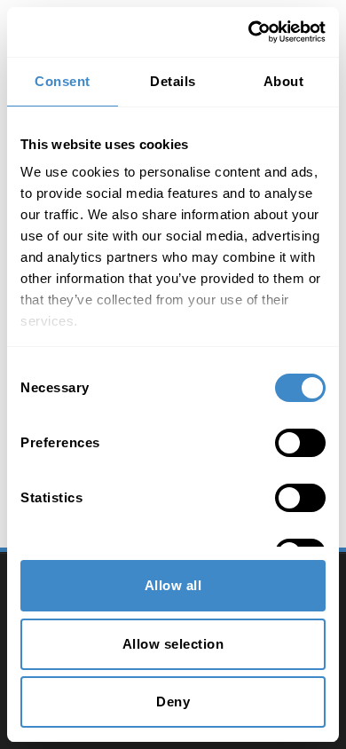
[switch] (300, 443)
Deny (173, 701)
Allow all (173, 585)
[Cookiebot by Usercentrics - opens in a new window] (249, 31)
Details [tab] (173, 81)
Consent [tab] (62, 81)
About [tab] (283, 81)
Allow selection (173, 643)
